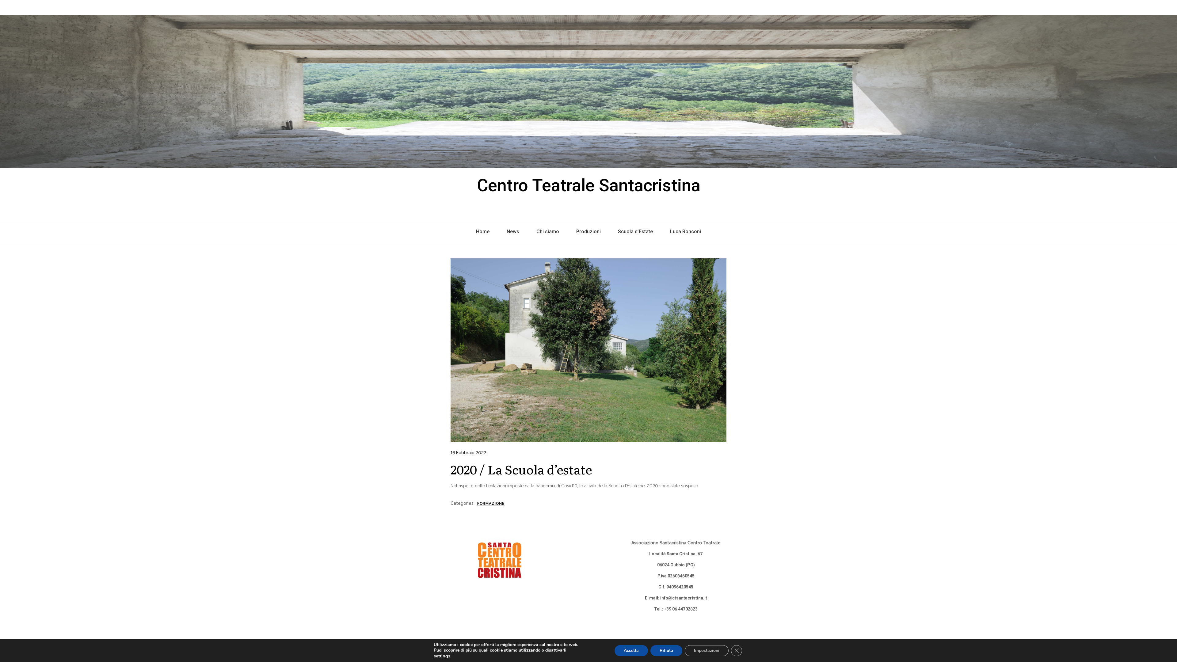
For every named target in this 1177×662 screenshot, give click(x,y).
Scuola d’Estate (635, 231)
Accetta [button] (631, 650)
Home (482, 231)
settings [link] (442, 656)
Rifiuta (666, 650)
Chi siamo (547, 231)
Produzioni (588, 231)
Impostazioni (706, 650)
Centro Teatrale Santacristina (588, 185)
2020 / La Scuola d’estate (521, 469)
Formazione (491, 503)
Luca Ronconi (685, 231)
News (513, 231)
